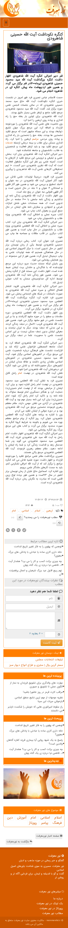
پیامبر (44, 823)
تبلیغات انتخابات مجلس (49, 659)
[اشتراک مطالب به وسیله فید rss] (7, 530)
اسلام (37, 511)
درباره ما (58, 898)
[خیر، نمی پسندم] (59, 523)
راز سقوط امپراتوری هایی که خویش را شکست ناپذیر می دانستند (35, 708)
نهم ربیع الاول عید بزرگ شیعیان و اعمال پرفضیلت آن (35, 572)
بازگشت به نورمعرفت (18, 841)
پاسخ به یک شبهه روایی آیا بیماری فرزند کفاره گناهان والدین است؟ (35, 742)
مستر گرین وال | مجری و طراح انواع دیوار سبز (36, 665)
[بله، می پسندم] (20, 517)
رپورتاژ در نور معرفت (51, 908)
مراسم (35, 139)
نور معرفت (55, 12)
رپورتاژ (33, 823)
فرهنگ (57, 823)
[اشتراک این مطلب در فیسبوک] (18, 530)
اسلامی (25, 511)
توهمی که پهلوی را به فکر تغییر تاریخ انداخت (38, 546)
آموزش (21, 817)
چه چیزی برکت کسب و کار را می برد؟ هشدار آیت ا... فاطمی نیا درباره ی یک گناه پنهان (35, 563)
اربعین (49, 511)
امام (20, 373)
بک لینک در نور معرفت (50, 903)
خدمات (9, 143)
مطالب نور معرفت (52, 913)
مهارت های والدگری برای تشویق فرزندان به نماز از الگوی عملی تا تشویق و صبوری (36, 684)
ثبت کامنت (50, 643)
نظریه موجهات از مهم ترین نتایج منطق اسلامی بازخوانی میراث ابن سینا (39, 699)
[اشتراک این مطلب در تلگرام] (24, 530)
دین (10, 817)
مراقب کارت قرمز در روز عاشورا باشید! (43, 692)
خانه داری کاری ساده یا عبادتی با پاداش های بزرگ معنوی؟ (35, 554)
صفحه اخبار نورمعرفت (48, 836)
